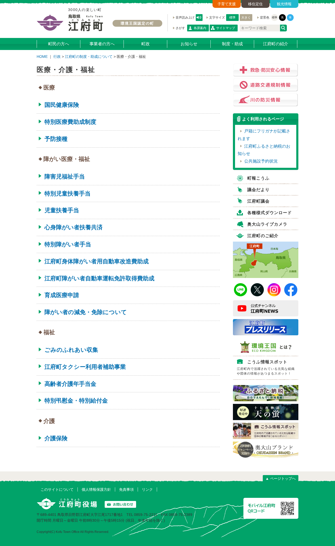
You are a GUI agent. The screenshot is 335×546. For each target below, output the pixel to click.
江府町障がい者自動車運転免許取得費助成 (99, 278)
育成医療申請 (61, 295)
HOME (42, 56)
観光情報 (284, 4)
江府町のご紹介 (262, 235)
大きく (246, 17)
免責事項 (126, 489)
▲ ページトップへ (280, 478)
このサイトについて (57, 489)
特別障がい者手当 (67, 244)
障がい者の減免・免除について (85, 312)
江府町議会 (258, 201)
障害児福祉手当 (64, 176)
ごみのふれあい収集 (71, 350)
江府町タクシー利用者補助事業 (85, 367)
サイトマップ (225, 28)
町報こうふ (258, 178)
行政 (57, 56)
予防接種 (56, 139)
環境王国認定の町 (137, 23)
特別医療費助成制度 (70, 122)
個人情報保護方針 (96, 489)
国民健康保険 (61, 105)
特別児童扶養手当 (67, 193)
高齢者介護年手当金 (70, 384)
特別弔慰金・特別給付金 (76, 400)
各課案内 (200, 28)
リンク (147, 489)
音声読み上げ (199, 17)
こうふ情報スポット (266, 367)
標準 (232, 17)
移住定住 (255, 4)
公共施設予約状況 (261, 161)
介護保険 (56, 438)
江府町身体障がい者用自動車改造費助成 (96, 261)
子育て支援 (226, 4)
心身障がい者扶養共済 (73, 227)
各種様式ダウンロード (269, 212)
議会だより (258, 189)
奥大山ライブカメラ (267, 224)
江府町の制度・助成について (89, 56)
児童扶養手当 (61, 210)
